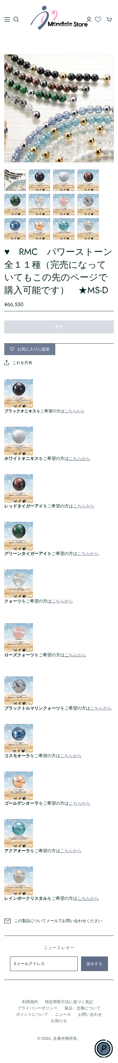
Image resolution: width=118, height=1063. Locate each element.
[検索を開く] (16, 19)
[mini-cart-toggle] (109, 19)
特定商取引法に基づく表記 (69, 1002)
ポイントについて (32, 1014)
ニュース (63, 1014)
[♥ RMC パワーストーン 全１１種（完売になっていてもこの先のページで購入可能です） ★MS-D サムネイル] (15, 180)
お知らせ (59, 1020)
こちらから (79, 458)
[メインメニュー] (7, 19)
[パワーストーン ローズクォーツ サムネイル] (63, 204)
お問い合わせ (90, 1014)
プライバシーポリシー (37, 1008)
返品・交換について (82, 1008)
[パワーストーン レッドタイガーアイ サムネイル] (88, 180)
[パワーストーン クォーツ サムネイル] (39, 204)
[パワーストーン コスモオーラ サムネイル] (15, 229)
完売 (59, 327)
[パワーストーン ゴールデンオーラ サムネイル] (39, 229)
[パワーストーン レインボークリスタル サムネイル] (88, 229)
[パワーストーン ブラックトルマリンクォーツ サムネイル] (88, 204)
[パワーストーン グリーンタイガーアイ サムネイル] (15, 204)
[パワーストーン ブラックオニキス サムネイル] (39, 180)
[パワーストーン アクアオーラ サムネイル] (63, 229)
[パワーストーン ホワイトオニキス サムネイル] (63, 180)
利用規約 (30, 1002)
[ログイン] (89, 19)
